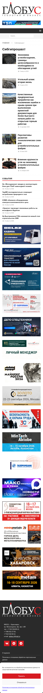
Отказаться (21, 682)
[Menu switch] (39, 30)
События (7, 179)
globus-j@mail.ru (14, 636)
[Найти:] (21, 36)
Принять (21, 676)
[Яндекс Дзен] (14, 643)
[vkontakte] (7, 643)
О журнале (6, 653)
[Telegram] (21, 643)
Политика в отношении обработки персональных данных (19, 658)
